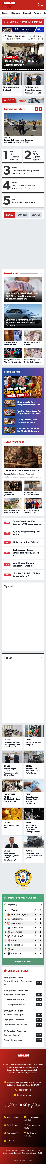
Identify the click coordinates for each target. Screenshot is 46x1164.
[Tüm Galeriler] (41, 273)
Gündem (15, 13)
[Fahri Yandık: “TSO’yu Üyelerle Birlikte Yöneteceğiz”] (12, 842)
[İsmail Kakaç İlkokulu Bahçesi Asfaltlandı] (34, 757)
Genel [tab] (9, 215)
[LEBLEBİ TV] (9, 5)
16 (34, 69)
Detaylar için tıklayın (23, 961)
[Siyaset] (41, 586)
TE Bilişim (29, 1160)
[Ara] (38, 5)
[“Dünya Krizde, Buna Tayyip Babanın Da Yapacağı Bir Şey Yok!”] (9, 421)
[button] (36, 109)
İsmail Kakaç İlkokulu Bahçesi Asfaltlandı (33, 771)
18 (38, 69)
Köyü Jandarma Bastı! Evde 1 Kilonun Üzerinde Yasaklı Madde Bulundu (15, 157)
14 (30, 69)
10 (22, 69)
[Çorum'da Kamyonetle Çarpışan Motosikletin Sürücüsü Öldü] (23, 125)
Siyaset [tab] (36, 215)
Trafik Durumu (12, 1125)
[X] (11, 1105)
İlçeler (8, 657)
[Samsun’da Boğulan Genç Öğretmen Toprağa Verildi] (34, 814)
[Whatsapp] (34, 1105)
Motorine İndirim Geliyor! (26, 542)
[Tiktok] (25, 1105)
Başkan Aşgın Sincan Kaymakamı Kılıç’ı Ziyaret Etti (26, 553)
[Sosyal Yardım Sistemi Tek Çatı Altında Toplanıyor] (34, 786)
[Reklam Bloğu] (23, 29)
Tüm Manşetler (13, 1133)
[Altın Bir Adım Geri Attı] (12, 814)
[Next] (30, 1105)
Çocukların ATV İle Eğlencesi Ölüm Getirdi (25, 172)
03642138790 (25, 1090)
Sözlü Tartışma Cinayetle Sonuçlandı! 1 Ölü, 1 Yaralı (24, 187)
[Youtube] (21, 1105)
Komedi (17, 1153)
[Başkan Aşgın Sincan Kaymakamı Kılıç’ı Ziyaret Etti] (12, 757)
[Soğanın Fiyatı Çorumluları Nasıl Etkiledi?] (23, 387)
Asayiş (37, 13)
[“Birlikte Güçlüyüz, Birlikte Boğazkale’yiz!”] (12, 786)
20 (43, 69)
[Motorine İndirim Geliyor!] (34, 731)
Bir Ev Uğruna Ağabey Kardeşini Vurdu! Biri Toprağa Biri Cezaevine (38, 157)
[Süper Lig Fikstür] (41, 971)
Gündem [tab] (22, 215)
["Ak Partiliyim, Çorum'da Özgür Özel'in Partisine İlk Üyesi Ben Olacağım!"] (9, 412)
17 (36, 69)
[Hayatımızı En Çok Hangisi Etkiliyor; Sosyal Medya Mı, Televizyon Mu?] (9, 403)
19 (41, 69)
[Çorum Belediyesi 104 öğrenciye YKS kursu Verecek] (12, 731)
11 (24, 69)
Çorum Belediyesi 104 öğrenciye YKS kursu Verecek (12, 745)
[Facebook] (7, 1105)
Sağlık (40, 1153)
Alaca (29, 851)
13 (28, 69)
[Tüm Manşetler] (41, 442)
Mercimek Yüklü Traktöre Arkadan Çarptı (34, 856)
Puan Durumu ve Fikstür (32, 1126)
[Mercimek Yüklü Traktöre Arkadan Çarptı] (34, 842)
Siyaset (27, 13)
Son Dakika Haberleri (30, 1134)
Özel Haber (8, 1153)
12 (26, 69)
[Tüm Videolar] (41, 372)
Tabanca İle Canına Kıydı (23, 202)
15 (32, 69)
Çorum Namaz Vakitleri (31, 1118)
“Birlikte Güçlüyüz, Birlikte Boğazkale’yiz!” (12, 799)
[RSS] (39, 1105)
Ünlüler (14, 1150)
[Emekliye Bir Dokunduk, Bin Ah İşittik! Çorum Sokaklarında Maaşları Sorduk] (9, 430)
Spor (38, 1150)
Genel (5, 13)
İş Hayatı (30, 1150)
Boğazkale (9, 794)
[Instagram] (16, 1105)
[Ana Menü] (42, 5)
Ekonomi (25, 1153)
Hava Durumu (12, 1117)
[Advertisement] (23, 244)
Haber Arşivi (12, 1141)
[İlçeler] (41, 658)
